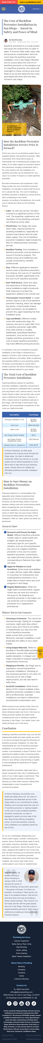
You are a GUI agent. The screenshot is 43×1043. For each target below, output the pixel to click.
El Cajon (36, 1027)
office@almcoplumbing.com (21, 992)
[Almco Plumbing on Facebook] (9, 1003)
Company (21, 970)
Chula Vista (33, 1024)
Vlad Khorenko (16, 40)
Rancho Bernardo (22, 1024)
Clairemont (18, 1031)
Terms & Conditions (33, 1035)
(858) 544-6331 (22, 989)
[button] (3, 9)
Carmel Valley (34, 1029)
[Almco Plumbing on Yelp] (27, 1003)
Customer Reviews (21, 979)
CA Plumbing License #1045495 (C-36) (21, 998)
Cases (21, 976)
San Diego (36, 9)
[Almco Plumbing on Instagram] (15, 1003)
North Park (12, 1024)
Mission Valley (31, 1031)
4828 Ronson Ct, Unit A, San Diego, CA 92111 (21, 995)
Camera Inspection (21, 941)
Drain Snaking (21, 953)
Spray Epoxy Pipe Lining (21, 944)
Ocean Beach (24, 1029)
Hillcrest (16, 1029)
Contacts (21, 973)
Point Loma (10, 1031)
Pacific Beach (8, 1029)
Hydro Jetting (21, 950)
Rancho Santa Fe (27, 1027)
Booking (21, 966)
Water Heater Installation (21, 956)
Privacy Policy (7, 1035)
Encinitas (11, 1027)
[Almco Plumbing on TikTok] (34, 1003)
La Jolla (17, 1027)
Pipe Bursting (21, 947)
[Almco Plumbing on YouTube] (21, 1003)
